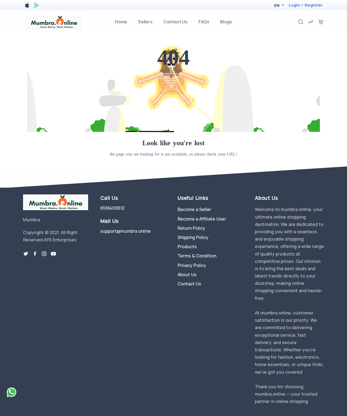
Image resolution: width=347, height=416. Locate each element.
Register (314, 5)
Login (294, 5)
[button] (276, 5)
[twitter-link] (25, 254)
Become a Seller (194, 209)
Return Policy (191, 228)
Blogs (226, 22)
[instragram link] (44, 254)
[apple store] (27, 6)
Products (187, 247)
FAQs (203, 22)
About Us (187, 275)
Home (121, 22)
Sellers (145, 22)
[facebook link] (35, 254)
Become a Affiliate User (202, 219)
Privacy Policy (192, 265)
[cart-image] (321, 22)
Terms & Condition (197, 256)
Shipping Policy (193, 237)
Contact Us (175, 22)
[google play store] (36, 6)
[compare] (311, 22)
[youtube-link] (53, 254)
